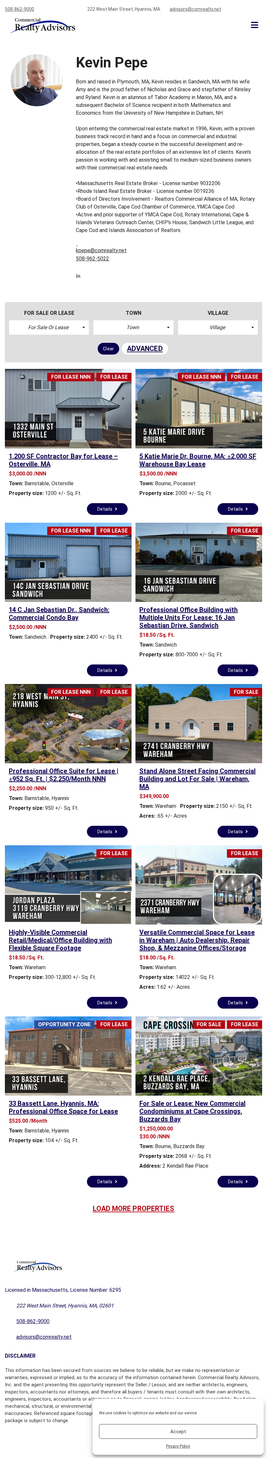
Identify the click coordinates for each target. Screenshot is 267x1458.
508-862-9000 (19, 9)
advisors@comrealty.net (195, 9)
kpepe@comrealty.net (101, 250)
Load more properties (134, 1208)
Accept (178, 1432)
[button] (49, 327)
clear (108, 348)
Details (105, 509)
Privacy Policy (178, 1446)
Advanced (145, 348)
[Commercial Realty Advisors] (40, 25)
